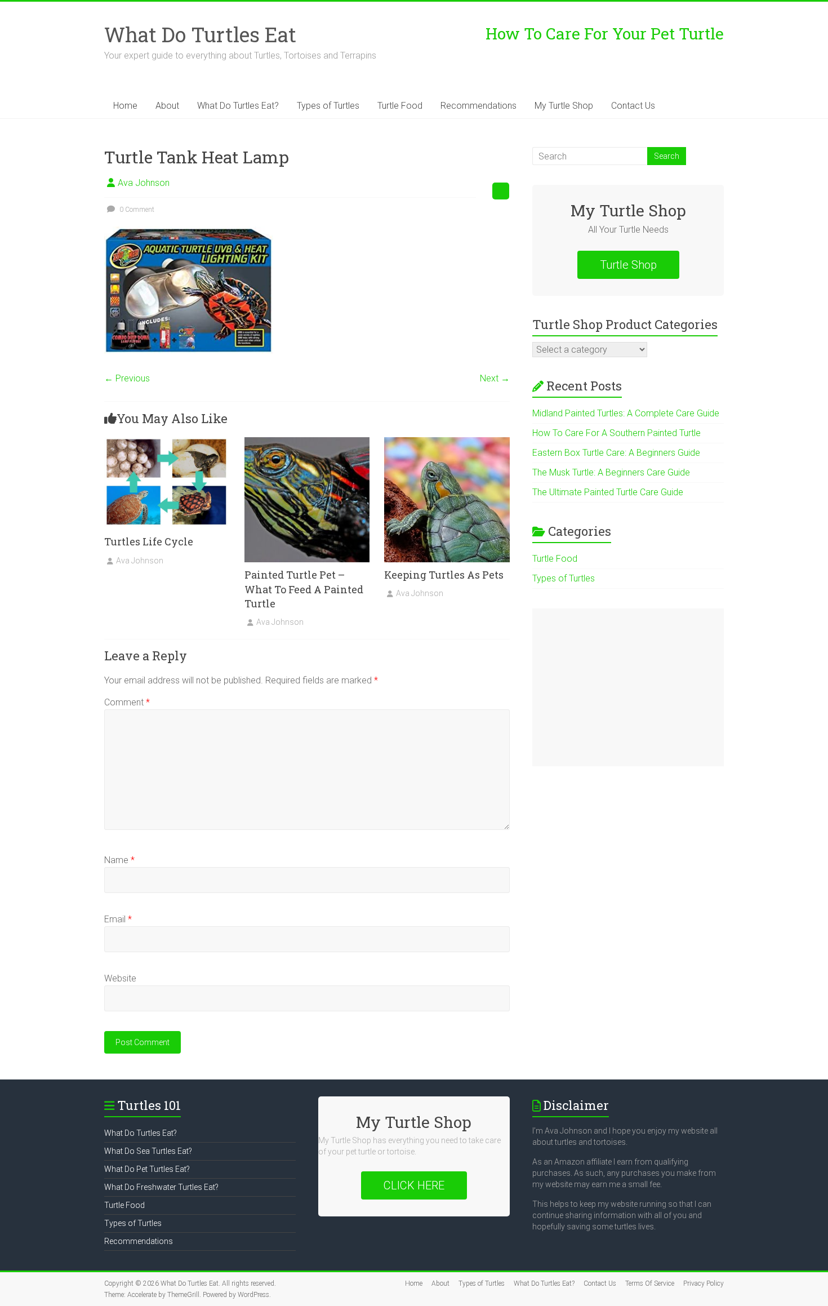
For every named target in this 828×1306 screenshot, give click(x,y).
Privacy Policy (703, 1283)
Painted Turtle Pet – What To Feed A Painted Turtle (303, 589)
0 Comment (136, 210)
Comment (127, 702)
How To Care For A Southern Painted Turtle (616, 433)
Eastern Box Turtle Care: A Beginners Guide (616, 452)
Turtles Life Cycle (148, 541)
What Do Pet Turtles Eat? (147, 1169)
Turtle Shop (628, 265)
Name (119, 860)
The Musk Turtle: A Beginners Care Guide (611, 472)
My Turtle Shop (564, 105)
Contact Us (633, 105)
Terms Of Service (649, 1283)
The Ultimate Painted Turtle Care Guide (607, 492)
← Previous (127, 378)
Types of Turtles (328, 105)
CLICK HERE (414, 1185)
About (167, 105)
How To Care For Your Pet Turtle (605, 33)
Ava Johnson (144, 182)
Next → (495, 378)
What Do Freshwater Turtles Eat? (161, 1187)
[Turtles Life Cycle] (167, 442)
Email (118, 919)
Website (120, 978)
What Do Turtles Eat (200, 34)
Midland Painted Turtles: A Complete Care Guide (625, 413)
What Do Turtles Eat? (238, 105)
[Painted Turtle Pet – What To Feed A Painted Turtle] (307, 442)
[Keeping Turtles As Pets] (447, 442)
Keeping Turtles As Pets (444, 574)
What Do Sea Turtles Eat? (148, 1151)
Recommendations (478, 105)
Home (125, 105)
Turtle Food (399, 105)
